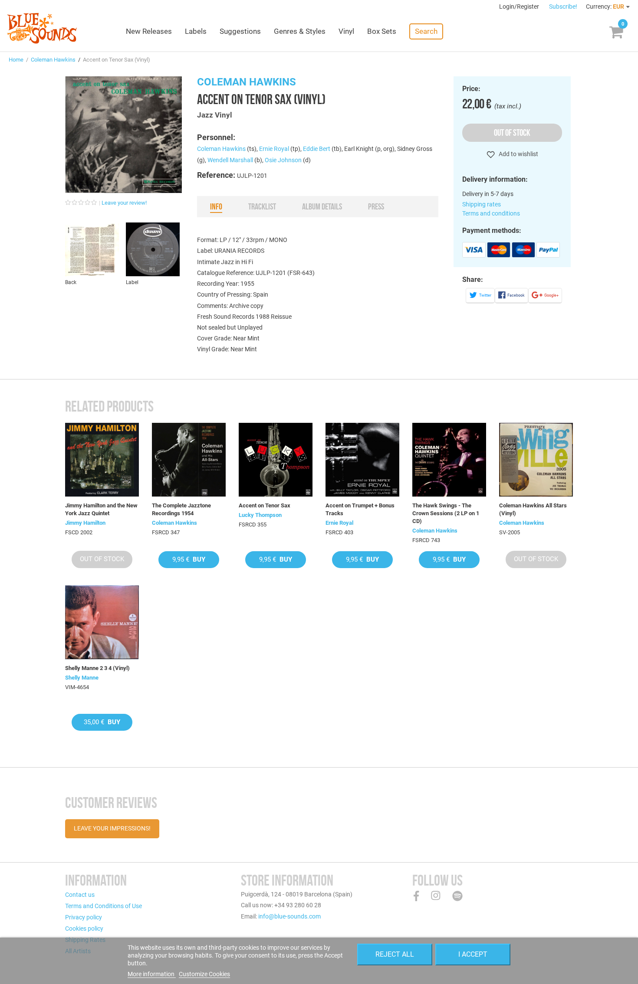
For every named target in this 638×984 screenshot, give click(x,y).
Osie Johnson (283, 160)
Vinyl (346, 31)
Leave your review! (124, 202)
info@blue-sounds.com (289, 916)
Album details (322, 206)
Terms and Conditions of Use (103, 905)
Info (216, 206)
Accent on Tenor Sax (264, 505)
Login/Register (519, 6)
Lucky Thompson (260, 515)
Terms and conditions (491, 213)
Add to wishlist (517, 153)
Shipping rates (481, 204)
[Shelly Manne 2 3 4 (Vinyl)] (102, 622)
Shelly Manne (82, 677)
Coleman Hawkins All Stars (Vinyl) (533, 509)
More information (152, 974)
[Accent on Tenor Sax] (275, 460)
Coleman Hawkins (53, 59)
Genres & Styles (300, 31)
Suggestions (240, 31)
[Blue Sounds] (42, 28)
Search (426, 31)
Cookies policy (84, 928)
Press (376, 206)
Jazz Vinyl (214, 115)
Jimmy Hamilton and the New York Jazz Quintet (101, 509)
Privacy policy (83, 917)
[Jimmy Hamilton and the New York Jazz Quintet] (102, 460)
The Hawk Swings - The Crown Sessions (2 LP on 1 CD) (445, 513)
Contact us (80, 894)
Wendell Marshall (230, 160)
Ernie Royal (274, 148)
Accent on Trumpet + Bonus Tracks (360, 509)
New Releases (149, 31)
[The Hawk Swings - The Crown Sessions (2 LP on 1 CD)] (449, 460)
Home (16, 59)
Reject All (394, 954)
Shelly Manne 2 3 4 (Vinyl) (97, 668)
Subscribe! (563, 6)
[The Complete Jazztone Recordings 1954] (189, 460)
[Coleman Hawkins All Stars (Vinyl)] (536, 460)
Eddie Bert (316, 148)
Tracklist (262, 206)
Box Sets (381, 31)
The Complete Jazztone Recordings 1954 (181, 509)
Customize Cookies (204, 974)
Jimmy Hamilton (85, 523)
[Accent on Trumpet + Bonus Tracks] (362, 460)
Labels (196, 31)
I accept (472, 954)
